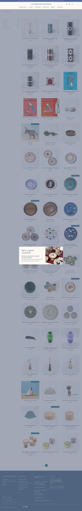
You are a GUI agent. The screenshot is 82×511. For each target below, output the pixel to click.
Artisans (38, 7)
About (53, 7)
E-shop (30, 7)
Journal (60, 7)
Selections (22, 7)
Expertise (46, 7)
